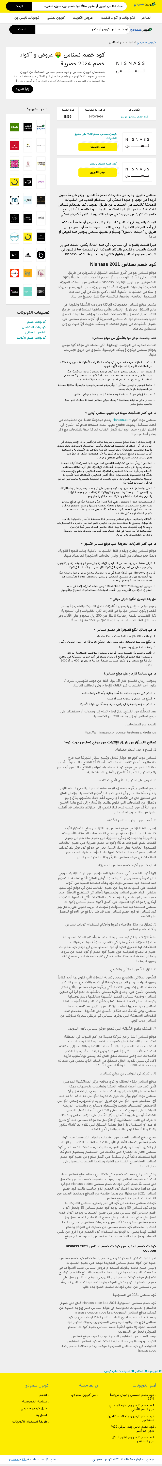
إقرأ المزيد (22, 89)
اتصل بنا (41, 1415)
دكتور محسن (17, 1459)
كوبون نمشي (56, 18)
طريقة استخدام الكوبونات (29, 1422)
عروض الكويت (83, 18)
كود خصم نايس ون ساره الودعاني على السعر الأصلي (131, 1407)
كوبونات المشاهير (34, 327)
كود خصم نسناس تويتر (134, 117)
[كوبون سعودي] (145, 4)
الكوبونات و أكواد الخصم (118, 18)
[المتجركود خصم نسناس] (130, 66)
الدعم (43, 1395)
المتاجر (147, 18)
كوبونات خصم (36, 322)
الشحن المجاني (35, 332)
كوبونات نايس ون (26, 18)
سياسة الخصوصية (34, 1401)
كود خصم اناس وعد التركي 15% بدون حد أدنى (132, 1429)
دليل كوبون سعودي (34, 1408)
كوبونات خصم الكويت (31, 338)
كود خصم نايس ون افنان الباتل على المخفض (133, 1439)
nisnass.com (121, 420)
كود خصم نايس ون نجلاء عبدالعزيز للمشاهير (130, 1418)
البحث (19, 6)
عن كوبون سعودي (83, 1395)
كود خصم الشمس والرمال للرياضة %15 (132, 1397)
